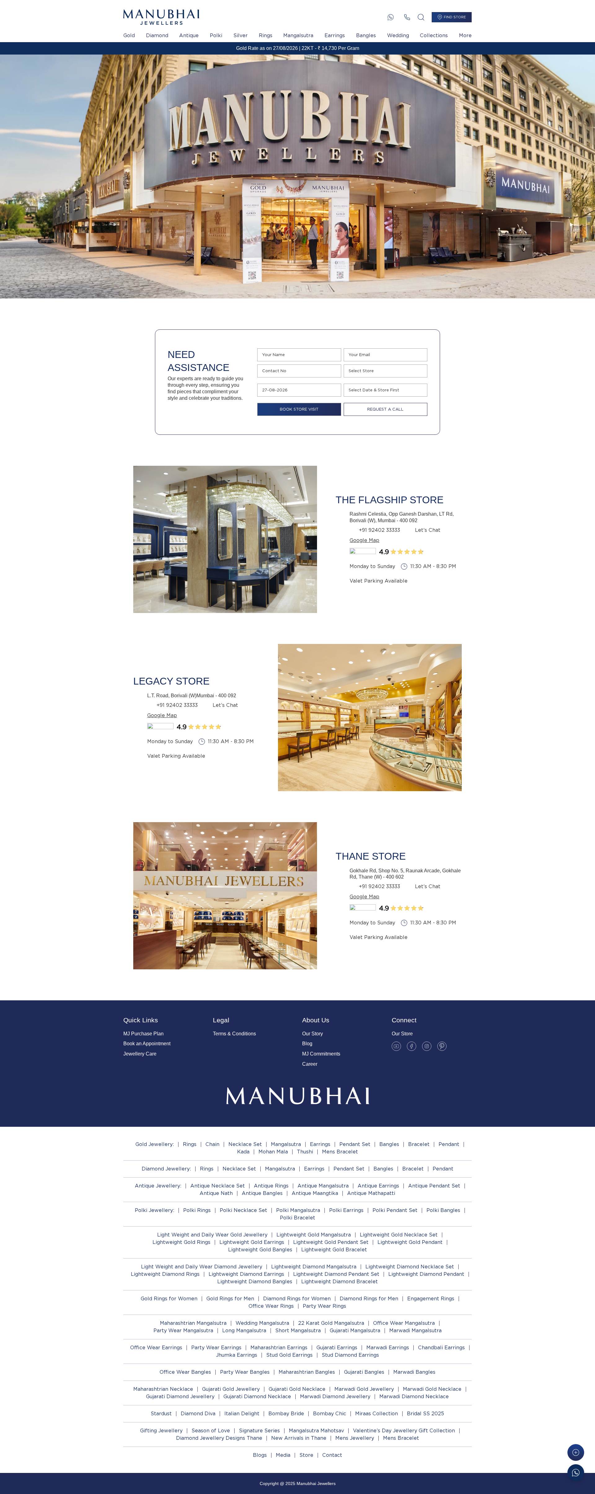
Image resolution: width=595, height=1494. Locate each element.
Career (309, 1064)
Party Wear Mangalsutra (183, 1330)
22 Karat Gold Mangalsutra (331, 1323)
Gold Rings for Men (230, 1299)
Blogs (260, 1455)
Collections (434, 35)
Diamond (157, 35)
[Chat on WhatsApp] (575, 1472)
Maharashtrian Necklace (163, 1389)
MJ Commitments (321, 1053)
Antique (189, 35)
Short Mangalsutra (298, 1330)
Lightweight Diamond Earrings (246, 1274)
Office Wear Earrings (156, 1348)
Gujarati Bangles (364, 1372)
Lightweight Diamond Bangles (254, 1282)
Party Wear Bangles (245, 1372)
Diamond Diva (198, 1414)
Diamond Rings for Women (297, 1299)
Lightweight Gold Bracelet (334, 1250)
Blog (307, 1043)
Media (283, 1455)
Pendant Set (354, 1144)
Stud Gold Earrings (289, 1355)
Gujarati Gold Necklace (297, 1389)
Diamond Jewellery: (166, 1169)
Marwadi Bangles (414, 1372)
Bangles (366, 35)
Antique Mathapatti (371, 1193)
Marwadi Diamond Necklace (414, 1396)
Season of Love (211, 1431)
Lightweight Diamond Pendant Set (336, 1274)
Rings (265, 35)
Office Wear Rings (271, 1306)
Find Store (455, 17)
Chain (212, 1144)
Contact (332, 1455)
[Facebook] (411, 1046)
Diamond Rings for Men (369, 1299)
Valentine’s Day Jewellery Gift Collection (404, 1431)
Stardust (161, 1414)
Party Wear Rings (324, 1306)
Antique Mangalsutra (323, 1186)
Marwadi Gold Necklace (432, 1389)
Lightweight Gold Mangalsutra (313, 1235)
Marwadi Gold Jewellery (364, 1389)
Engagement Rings (430, 1299)
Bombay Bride (286, 1414)
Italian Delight (241, 1414)
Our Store (402, 1033)
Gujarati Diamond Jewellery (180, 1396)
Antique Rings (271, 1186)
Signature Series (259, 1431)
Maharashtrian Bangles (307, 1372)
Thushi (305, 1152)
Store (306, 1455)
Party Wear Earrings (216, 1348)
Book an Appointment (146, 1043)
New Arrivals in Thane (298, 1438)
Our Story (312, 1033)
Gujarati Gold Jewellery (231, 1389)
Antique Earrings (378, 1186)
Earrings (334, 35)
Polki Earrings (346, 1210)
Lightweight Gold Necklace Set (399, 1235)
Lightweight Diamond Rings (165, 1274)
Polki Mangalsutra (298, 1210)
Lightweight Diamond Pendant (426, 1274)
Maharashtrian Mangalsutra (193, 1323)
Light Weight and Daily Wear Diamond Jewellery (201, 1267)
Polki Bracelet (297, 1218)
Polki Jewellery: (154, 1210)
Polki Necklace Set (243, 1210)
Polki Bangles (443, 1210)
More (465, 35)
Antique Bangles (262, 1193)
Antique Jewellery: (158, 1186)
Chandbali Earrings (441, 1348)
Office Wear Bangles (185, 1372)
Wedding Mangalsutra (262, 1323)
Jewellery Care (139, 1053)
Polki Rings (197, 1210)
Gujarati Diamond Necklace (257, 1396)
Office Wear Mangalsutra (404, 1323)
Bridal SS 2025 (425, 1414)
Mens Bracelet (340, 1152)
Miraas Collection (376, 1414)
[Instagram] (426, 1046)
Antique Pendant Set (434, 1186)
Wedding (398, 35)
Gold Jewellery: (154, 1144)
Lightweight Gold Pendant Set (330, 1242)
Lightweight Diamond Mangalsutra (313, 1267)
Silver (240, 35)
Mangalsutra (298, 35)
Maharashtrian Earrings (278, 1348)
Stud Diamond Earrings (350, 1355)
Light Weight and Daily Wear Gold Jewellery (212, 1235)
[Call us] (407, 17)
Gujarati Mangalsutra (355, 1330)
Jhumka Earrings (236, 1355)
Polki (216, 35)
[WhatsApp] (390, 17)
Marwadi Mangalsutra (415, 1330)
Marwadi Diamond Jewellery (335, 1396)
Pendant (449, 1144)
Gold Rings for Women (169, 1299)
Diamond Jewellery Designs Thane (219, 1438)
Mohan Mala (273, 1152)
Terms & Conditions (234, 1033)
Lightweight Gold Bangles (260, 1250)
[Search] (421, 17)
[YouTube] (396, 1046)
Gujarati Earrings (336, 1348)
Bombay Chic (329, 1414)
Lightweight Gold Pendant (410, 1242)
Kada (243, 1152)
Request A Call (385, 409)
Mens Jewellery (354, 1438)
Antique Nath (216, 1193)
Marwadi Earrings (387, 1348)
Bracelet (419, 1144)
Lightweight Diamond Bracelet (339, 1282)
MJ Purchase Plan (143, 1033)
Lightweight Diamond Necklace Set (409, 1267)
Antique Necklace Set (217, 1186)
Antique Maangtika (315, 1193)
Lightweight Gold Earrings (251, 1242)
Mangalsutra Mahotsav (316, 1431)
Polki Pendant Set (394, 1210)
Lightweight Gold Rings (181, 1242)
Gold (129, 35)
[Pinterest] (442, 1046)
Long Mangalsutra (244, 1330)
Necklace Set (245, 1144)
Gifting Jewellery (161, 1431)
